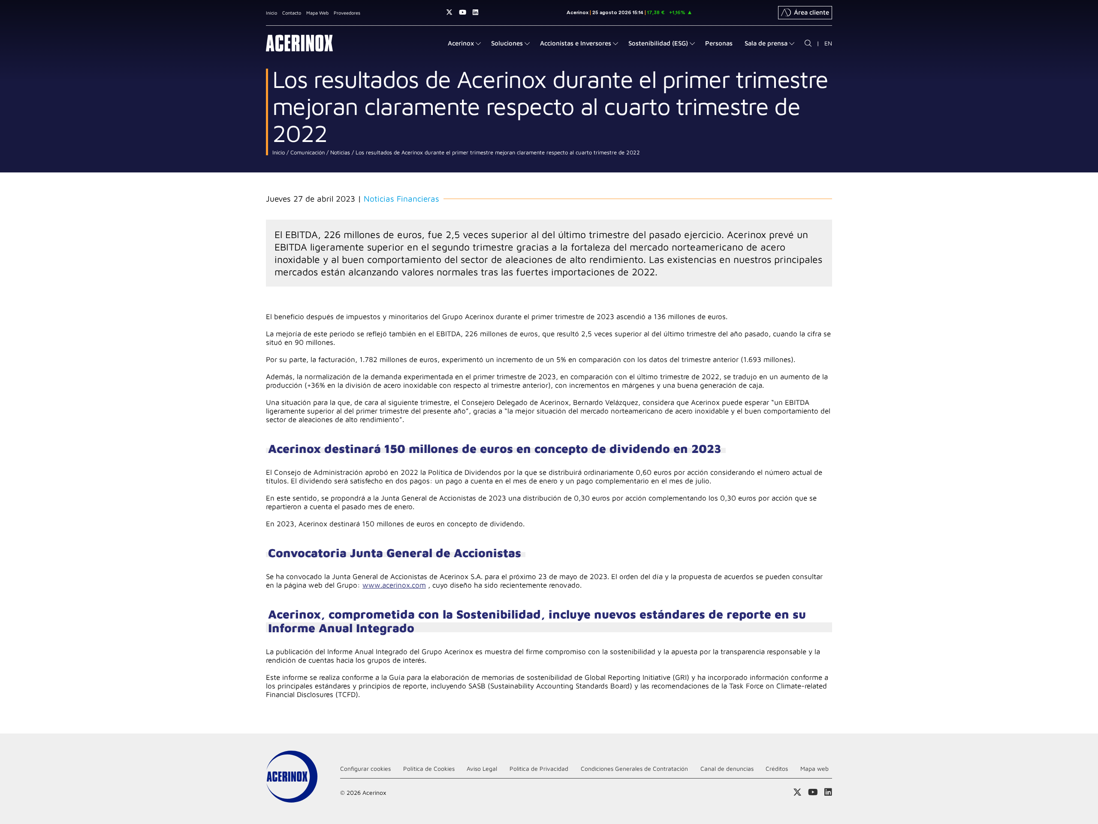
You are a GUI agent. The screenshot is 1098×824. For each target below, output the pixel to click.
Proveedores (347, 12)
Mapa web (814, 768)
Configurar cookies (365, 768)
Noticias (339, 152)
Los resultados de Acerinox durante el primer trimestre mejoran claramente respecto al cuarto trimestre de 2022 (497, 152)
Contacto (291, 12)
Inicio (271, 12)
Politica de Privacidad (539, 768)
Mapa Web (317, 12)
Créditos (777, 768)
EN (828, 43)
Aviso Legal (482, 768)
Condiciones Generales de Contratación (634, 768)
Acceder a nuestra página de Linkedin (475, 12)
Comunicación (307, 152)
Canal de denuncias (727, 768)
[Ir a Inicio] (299, 43)
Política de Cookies (429, 768)
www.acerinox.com (394, 585)
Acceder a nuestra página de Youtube (462, 12)
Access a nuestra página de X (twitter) (449, 12)
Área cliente (811, 12)
